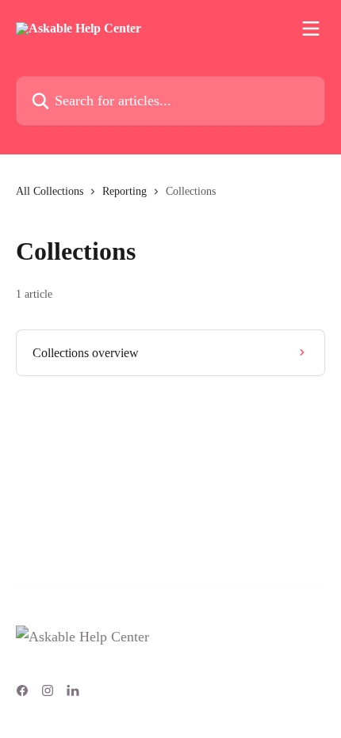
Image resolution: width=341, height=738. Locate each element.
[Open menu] (311, 28)
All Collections (49, 191)
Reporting (124, 191)
